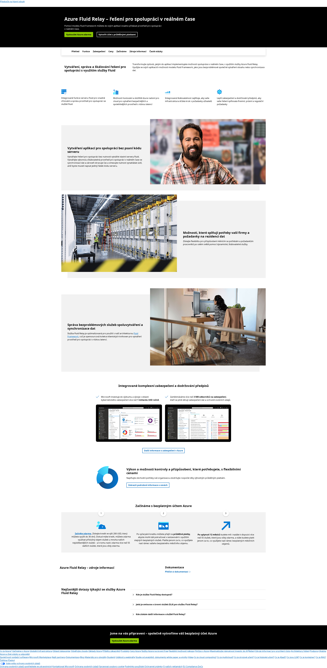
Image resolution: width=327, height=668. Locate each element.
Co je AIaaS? (280, 657)
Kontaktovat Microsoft (63, 666)
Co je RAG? (321, 657)
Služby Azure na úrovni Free (154, 651)
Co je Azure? (6, 651)
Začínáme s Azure (20, 651)
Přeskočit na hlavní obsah (12, 1)
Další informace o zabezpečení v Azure (163, 450)
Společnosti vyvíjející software (14, 657)
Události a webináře (125, 657)
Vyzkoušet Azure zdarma (78, 34)
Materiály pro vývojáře (96, 657)
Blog (82, 657)
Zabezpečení (99, 51)
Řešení (251, 651)
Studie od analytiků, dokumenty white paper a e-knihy (162, 657)
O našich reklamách (172, 666)
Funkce (86, 51)
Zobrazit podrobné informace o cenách (148, 485)
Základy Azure (95, 651)
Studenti (111, 657)
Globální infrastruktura (41, 651)
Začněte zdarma (83, 533)
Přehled (75, 51)
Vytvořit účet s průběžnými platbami (117, 34)
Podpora (314, 651)
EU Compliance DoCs (193, 666)
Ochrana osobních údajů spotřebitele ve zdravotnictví (26, 666)
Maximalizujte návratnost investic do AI (229, 651)
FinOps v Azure (202, 651)
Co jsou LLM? (293, 657)
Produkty (125, 651)
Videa (190, 657)
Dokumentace (73, 657)
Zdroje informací (138, 51)
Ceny (110, 51)
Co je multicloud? (225, 657)
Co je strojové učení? (244, 657)
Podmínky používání (135, 666)
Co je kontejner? (307, 657)
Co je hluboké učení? (264, 657)
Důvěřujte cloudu (79, 651)
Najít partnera (58, 657)
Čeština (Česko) (7, 660)
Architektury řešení (300, 651)
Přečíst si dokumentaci (176, 571)
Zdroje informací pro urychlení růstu (272, 651)
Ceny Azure (135, 651)
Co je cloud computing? (205, 657)
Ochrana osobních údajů (87, 666)
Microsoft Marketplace (40, 657)
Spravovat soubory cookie (111, 666)
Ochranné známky (154, 666)
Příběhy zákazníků (111, 651)
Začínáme (121, 51)
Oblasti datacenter (62, 651)
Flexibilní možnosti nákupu (182, 651)
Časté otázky (155, 51)
